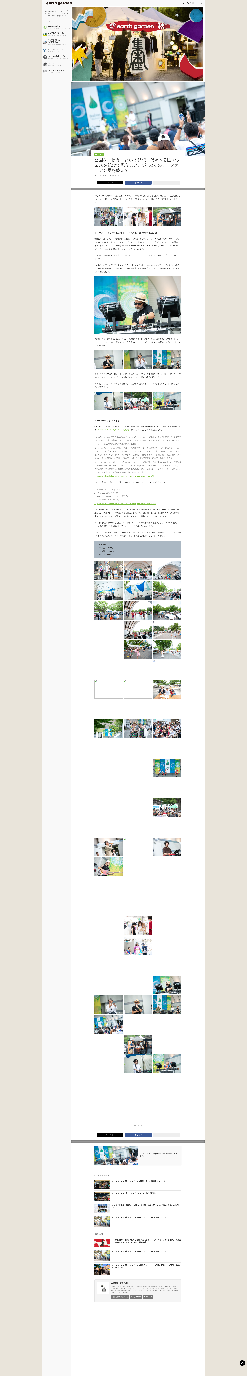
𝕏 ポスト (109, 182)
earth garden (59, 27)
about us (46, 1371)
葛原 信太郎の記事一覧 (120, 1297)
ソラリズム (57, 42)
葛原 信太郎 (115, 175)
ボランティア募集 (202, 1371)
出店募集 (124, 1371)
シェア (139, 182)
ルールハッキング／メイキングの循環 (113, 430)
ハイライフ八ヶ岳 (57, 34)
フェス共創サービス (58, 57)
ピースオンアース (56, 50)
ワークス (55, 64)
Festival (99, 155)
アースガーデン (59, 3)
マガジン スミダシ (56, 71)
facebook (148, 1297)
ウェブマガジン (188, 3)
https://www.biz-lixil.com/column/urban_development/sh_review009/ (125, 476)
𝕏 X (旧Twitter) (136, 1297)
